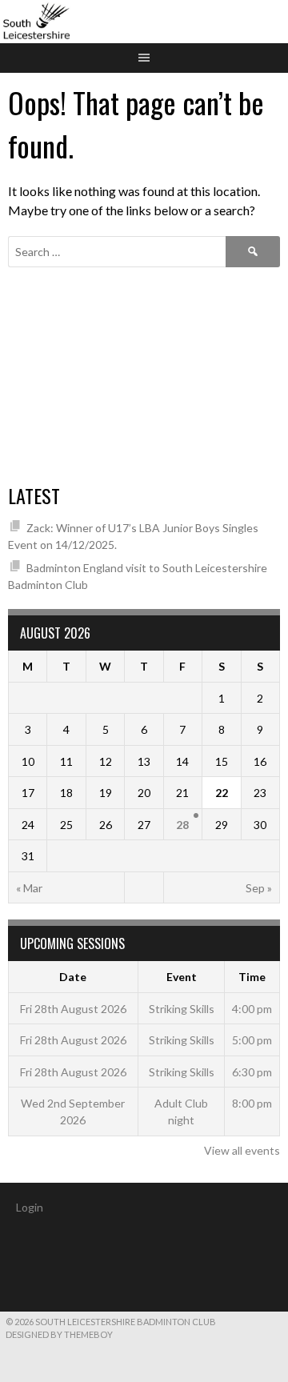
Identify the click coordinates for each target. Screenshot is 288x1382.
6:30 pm (252, 1072)
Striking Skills (181, 1008)
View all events (242, 1150)
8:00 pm (252, 1103)
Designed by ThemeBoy (59, 1334)
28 (182, 824)
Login (29, 1207)
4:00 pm (252, 1008)
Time (252, 976)
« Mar (29, 888)
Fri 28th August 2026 (73, 1008)
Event (181, 976)
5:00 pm (252, 1040)
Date (72, 976)
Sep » (259, 888)
